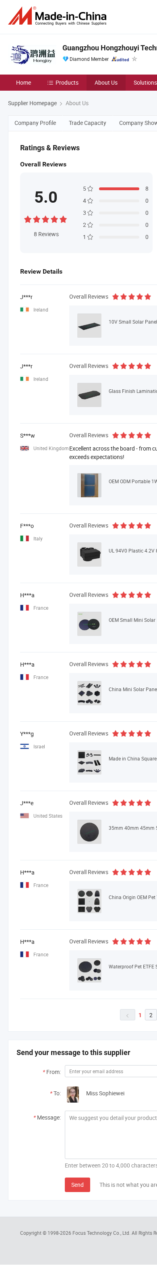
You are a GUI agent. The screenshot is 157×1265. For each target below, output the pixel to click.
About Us (106, 82)
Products (67, 82)
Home (23, 82)
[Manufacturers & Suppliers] (58, 15)
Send (77, 1184)
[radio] (27, 218)
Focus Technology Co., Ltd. (102, 1233)
